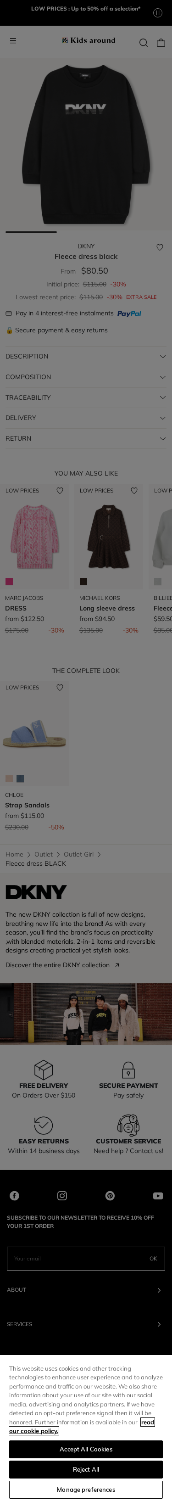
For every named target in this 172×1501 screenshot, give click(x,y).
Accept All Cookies (86, 1449)
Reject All (86, 1469)
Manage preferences (86, 1489)
